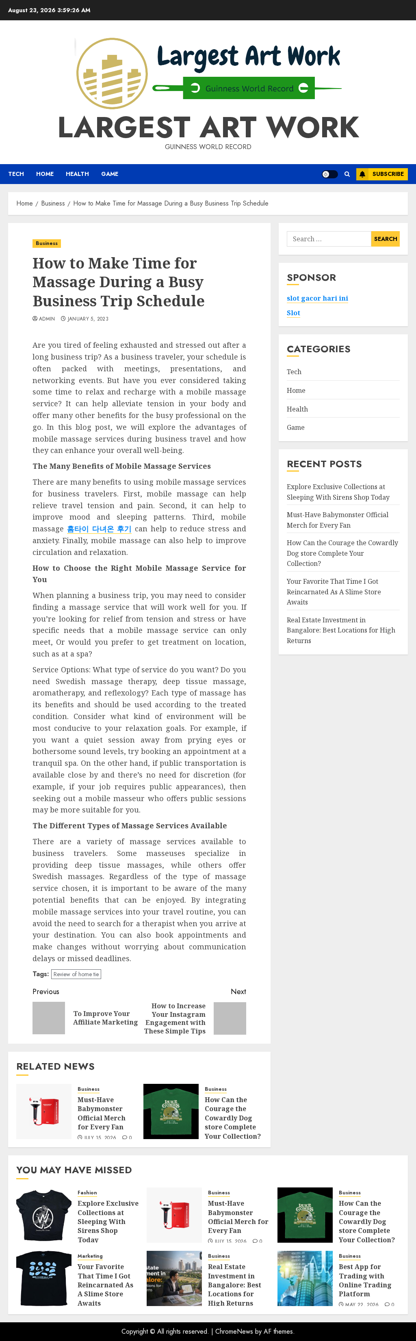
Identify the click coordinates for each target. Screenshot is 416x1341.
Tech (16, 174)
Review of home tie (76, 974)
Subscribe (388, 174)
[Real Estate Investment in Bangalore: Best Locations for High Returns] (174, 1278)
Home (45, 174)
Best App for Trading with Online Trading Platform (365, 1280)
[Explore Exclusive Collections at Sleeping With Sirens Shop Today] (44, 1215)
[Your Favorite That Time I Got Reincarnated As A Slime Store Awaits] (44, 1278)
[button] (347, 174)
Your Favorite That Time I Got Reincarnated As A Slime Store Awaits (334, 592)
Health (77, 174)
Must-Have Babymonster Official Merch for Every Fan (102, 1113)
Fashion (87, 1192)
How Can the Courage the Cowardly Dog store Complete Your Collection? (233, 1118)
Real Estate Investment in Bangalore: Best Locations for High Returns (341, 630)
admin (47, 319)
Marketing (90, 1256)
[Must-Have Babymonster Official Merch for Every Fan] (44, 1111)
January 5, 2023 (88, 319)
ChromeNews (234, 1331)
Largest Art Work (208, 127)
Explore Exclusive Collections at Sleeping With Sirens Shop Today (108, 1221)
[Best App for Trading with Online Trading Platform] (305, 1278)
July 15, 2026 (100, 1138)
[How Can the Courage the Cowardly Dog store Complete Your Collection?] (171, 1111)
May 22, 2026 (362, 1305)
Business (47, 243)
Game (109, 174)
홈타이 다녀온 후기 (99, 528)
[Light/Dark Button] (330, 174)
